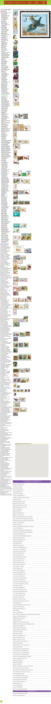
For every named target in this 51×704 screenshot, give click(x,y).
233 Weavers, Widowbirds (6, 468)
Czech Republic (15, 530)
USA (13, 669)
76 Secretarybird (5, 305)
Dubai (14, 537)
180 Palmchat (3, 413)
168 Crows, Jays (4, 404)
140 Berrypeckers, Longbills (4, 374)
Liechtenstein (15, 606)
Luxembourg (15, 608)
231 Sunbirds (4, 465)
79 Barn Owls (4, 308)
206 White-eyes (5, 441)
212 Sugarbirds (5, 447)
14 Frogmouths (4, 243)
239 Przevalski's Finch (3, 475)
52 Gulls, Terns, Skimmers (5, 278)
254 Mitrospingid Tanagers (4, 492)
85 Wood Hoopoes (5, 314)
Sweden (14, 660)
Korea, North (15, 579)
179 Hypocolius (5, 412)
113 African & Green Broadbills (5, 344)
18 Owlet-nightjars (5, 247)
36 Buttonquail (4, 264)
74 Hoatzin (4, 303)
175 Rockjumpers (5, 409)
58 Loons (3, 284)
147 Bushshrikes (5, 383)
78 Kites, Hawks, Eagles (6, 307)
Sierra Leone (15, 656)
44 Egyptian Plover (5, 272)
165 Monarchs (4, 402)
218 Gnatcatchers (5, 451)
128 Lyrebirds (4, 359)
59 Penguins (4, 285)
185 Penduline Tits (5, 417)
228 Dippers (3, 462)
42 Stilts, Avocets (5, 270)
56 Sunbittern (4, 282)
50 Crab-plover (4, 276)
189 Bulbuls (4, 421)
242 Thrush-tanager (6, 479)
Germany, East (15, 547)
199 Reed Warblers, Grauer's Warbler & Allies (6, 433)
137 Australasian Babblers (4, 370)
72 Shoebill (4, 301)
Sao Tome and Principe (16, 648)
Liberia (14, 604)
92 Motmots (4, 321)
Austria (14, 493)
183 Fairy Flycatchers (5, 415)
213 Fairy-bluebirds (4, 448)
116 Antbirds (5, 347)
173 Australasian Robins (6, 407)
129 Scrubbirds (5, 360)
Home (6, 2)
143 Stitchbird (4, 379)
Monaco (14, 614)
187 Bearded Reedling (5, 419)
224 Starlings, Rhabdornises (6, 457)
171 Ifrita (3, 405)
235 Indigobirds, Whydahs (6, 471)
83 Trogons (4, 312)
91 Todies (3, 320)
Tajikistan (14, 662)
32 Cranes (3, 260)
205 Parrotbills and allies (4, 440)
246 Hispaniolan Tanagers (4, 485)
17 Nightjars (4, 246)
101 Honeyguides (5, 330)
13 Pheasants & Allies (5, 12)
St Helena (14, 658)
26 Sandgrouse (4, 254)
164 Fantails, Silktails (5, 401)
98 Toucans (4, 327)
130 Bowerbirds (5, 361)
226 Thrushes (4, 459)
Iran (13, 564)
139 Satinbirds (5, 372)
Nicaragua (14, 629)
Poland (14, 631)
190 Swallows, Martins (6, 422)
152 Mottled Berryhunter (4, 390)
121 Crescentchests (6, 351)
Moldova (14, 612)
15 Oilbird (4, 244)
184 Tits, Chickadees (5, 416)
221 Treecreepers (4, 454)
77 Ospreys (4, 306)
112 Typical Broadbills (6, 342)
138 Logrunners (5, 371)
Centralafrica (15, 522)
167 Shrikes (3, 403)
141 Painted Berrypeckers (4, 376)
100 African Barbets (4, 329)
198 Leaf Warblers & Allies (4, 431)
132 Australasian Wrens (5, 364)
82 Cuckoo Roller (5, 311)
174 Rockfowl (4, 408)
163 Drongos (4, 400)
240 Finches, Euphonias (6, 476)
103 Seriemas (4, 332)
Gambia (14, 539)
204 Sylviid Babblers (5, 438)
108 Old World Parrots (6, 338)
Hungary (14, 558)
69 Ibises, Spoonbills (3, 298)
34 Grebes (4, 262)
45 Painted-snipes (5, 273)
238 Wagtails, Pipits (5, 473)
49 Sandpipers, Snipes (6, 275)
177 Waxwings (5, 410)
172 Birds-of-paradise (6, 406)
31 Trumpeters (4, 259)
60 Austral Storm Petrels (6, 286)
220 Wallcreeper (5, 453)
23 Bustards (3, 252)
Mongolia (14, 616)
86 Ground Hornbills (5, 315)
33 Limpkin (3, 261)
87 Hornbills (4, 316)
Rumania (14, 637)
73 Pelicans (4, 302)
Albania (14, 489)
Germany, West (15, 551)
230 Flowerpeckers (5, 464)
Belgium (14, 499)
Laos (13, 602)
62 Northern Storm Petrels (4, 288)
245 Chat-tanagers (5, 483)
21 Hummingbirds (5, 250)
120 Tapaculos (5, 350)
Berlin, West (15, 501)
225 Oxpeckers (4, 458)
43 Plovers (4, 271)
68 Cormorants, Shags (3, 296)
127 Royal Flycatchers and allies (5, 358)
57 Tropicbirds (5, 283)
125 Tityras (3, 355)
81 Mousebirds (4, 310)
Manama (14, 610)
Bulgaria (14, 512)
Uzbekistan (14, 681)
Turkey (14, 667)
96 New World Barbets (6, 325)
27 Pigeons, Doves (5, 255)
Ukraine (14, 679)
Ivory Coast (15, 576)
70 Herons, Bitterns (4, 299)
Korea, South (15, 593)
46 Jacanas (3, 274)
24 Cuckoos (3, 253)
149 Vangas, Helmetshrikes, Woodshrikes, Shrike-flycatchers (5, 385)
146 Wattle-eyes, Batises (6, 382)
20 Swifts (3, 249)
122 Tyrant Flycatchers (5, 352)
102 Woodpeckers (4, 331)
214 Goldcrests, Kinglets (5, 449)
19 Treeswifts (5, 248)
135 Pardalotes (4, 366)
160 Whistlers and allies (4, 395)
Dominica (14, 693)
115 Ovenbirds (4, 346)
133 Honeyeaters (5, 365)
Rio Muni (14, 635)
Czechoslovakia (15, 535)
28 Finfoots (4, 256)
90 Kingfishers (4, 319)
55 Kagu (4, 281)
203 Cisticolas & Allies (5, 437)
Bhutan (14, 503)
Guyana (14, 556)
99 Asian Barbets (5, 328)
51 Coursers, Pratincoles (6, 277)
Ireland (14, 568)
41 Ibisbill (4, 269)
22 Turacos (4, 251)
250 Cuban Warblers (5, 487)
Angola (14, 491)
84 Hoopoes (3, 313)
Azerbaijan (14, 495)
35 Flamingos (5, 263)
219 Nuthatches (4, 452)
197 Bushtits (4, 429)
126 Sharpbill (4, 356)
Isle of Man (14, 572)
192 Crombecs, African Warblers (5, 424)
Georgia (14, 541)
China (14, 524)
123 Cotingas (4, 353)
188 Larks (3, 420)
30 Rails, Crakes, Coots (5, 258)
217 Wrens (4, 450)
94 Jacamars (4, 323)
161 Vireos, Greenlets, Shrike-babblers (5, 397)
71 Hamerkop (4, 300)
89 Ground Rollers (6, 318)
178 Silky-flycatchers (6, 411)
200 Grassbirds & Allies (6, 434)
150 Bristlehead (4, 387)
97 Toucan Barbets (5, 326)
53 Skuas (4, 279)
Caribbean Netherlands (16, 518)
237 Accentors (4, 472)
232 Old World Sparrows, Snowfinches (4, 467)
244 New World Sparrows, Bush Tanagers (5, 482)
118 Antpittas (4, 348)
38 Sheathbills (4, 267)
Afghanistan (15, 484)
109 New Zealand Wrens (4, 340)
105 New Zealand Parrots (6, 334)
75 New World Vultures (6, 304)
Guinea (14, 553)
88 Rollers (3, 317)
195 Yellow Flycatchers (4, 428)
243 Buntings (4, 480)
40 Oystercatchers (6, 268)
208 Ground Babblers (5, 444)
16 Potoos (3, 245)
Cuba (13, 528)
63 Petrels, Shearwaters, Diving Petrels (5, 290)
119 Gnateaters (5, 349)
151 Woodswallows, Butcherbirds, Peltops (5, 388)
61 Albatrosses (4, 287)
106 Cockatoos (4, 335)
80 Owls (3, 309)
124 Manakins (4, 354)
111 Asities (4, 341)
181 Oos (3, 414)
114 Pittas (3, 345)
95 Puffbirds (4, 324)
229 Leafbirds (4, 463)
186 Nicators (4, 418)
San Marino (15, 646)
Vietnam (14, 685)
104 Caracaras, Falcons (5, 333)
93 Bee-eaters (4, 322)
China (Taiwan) (15, 526)
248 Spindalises (4, 486)
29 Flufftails (4, 257)
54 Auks (2, 280)
